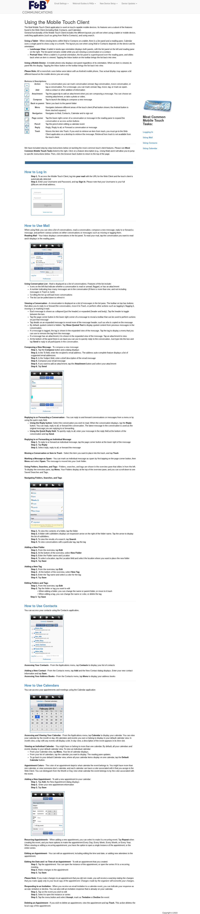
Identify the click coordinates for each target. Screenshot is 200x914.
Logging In (148, 132)
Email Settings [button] (60, 3)
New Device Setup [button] (108, 3)
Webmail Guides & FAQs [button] (83, 3)
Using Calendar (150, 148)
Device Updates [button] (129, 3)
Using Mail (148, 137)
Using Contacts (150, 142)
